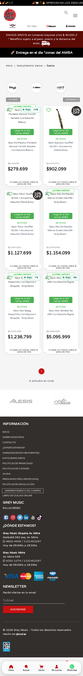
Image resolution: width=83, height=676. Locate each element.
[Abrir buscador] (66, 12)
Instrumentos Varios (30, 65)
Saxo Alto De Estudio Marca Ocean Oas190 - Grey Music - (61, 230)
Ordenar (71, 99)
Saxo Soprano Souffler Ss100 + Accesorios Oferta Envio (60, 146)
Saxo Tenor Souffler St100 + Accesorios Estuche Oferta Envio (22, 230)
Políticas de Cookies (16, 468)
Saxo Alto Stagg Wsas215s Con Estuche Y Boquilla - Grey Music (22, 314)
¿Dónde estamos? (14, 447)
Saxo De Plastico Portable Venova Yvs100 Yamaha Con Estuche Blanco (22, 146)
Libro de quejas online (17, 495)
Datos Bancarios (14, 458)
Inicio (9, 65)
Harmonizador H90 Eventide (21, 453)
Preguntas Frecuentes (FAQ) (21, 479)
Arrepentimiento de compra (23, 490)
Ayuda (7, 473)
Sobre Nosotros (13, 437)
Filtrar (13, 99)
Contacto (9, 442)
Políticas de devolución (18, 484)
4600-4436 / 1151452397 (23, 541)
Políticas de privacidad (18, 463)
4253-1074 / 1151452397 (23, 560)
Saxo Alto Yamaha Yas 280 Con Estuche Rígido (60, 312)
